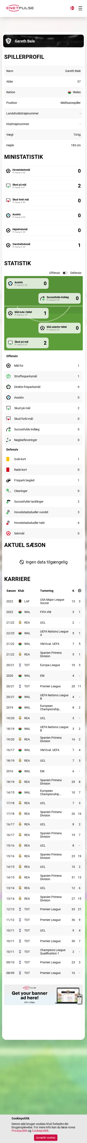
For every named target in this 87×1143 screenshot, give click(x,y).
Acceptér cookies (45, 1137)
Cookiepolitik (40, 1130)
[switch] (65, 273)
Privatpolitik (19, 1130)
